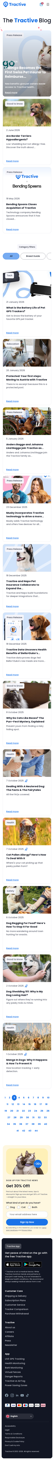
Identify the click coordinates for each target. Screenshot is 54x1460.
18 (46, 1104)
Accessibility (10, 1426)
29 (21, 1117)
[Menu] (48, 4)
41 (17, 1130)
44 (36, 1130)
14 (24, 1104)
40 (45, 1124)
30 (27, 1117)
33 (45, 1117)
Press (8, 1340)
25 (41, 1110)
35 (14, 1124)
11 (7, 1104)
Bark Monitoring (14, 1367)
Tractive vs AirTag (15, 1381)
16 (35, 1104)
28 (15, 1117)
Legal (7, 1430)
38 (33, 1124)
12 (13, 1104)
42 (23, 1130)
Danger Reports (14, 1376)
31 (33, 1117)
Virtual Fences (13, 1372)
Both (34, 1207)
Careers (9, 1331)
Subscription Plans (15, 1300)
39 (39, 1124)
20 (11, 1110)
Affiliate (9, 1336)
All (11, 256)
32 (39, 1117)
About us (10, 1327)
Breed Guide (33, 256)
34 (8, 1124)
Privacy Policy (27, 1230)
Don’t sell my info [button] (12, 1445)
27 (8, 1117)
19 (6, 1110)
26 (48, 1110)
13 (18, 1104)
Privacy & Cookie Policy (14, 1441)
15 (29, 1104)
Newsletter (11, 1345)
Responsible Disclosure (15, 1437)
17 (41, 1104)
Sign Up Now (27, 1222)
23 (29, 1110)
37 (26, 1124)
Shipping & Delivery (15, 1296)
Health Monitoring (15, 1363)
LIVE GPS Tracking (15, 1358)
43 (29, 1130)
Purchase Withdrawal (17, 1313)
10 (48, 1097)
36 (20, 1124)
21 (17, 1110)
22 (23, 1110)
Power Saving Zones (16, 1385)
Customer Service (15, 1304)
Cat (23, 1207)
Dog (12, 1207)
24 (35, 1110)
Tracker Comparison (16, 1309)
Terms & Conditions (13, 1434)
